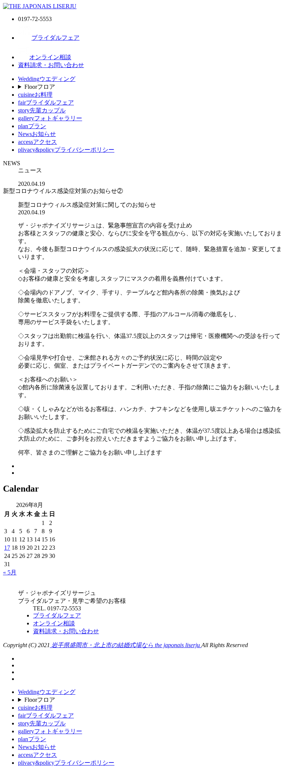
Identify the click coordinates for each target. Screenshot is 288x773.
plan (32, 126)
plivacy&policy (66, 150)
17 (7, 547)
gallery (50, 118)
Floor (39, 87)
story (42, 110)
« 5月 (9, 572)
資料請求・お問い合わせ (51, 65)
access (37, 142)
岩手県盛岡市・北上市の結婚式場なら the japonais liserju (125, 645)
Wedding (46, 79)
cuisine (35, 94)
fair (46, 102)
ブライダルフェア (56, 37)
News (37, 134)
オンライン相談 (50, 57)
